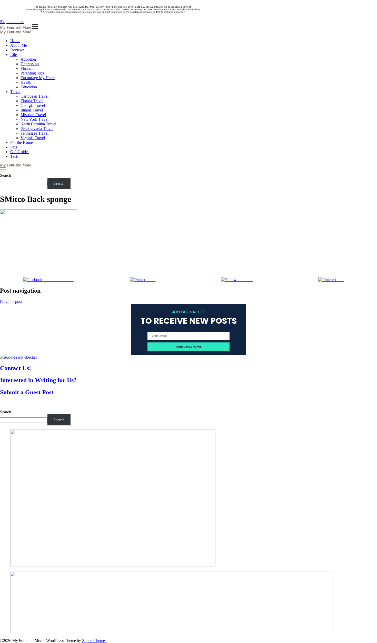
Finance (27, 68)
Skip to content (12, 22)
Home (15, 41)
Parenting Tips (32, 73)
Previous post (11, 301)
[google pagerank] (18, 357)
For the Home (21, 142)
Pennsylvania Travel (37, 128)
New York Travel (34, 119)
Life (13, 54)
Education (29, 87)
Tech (14, 156)
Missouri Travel (33, 115)
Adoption (28, 59)
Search (5, 175)
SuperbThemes (94, 640)
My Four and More (15, 32)
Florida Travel (32, 101)
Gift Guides (19, 152)
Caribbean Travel (34, 96)
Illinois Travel (32, 110)
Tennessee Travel (34, 133)
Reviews (17, 50)
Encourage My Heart (38, 78)
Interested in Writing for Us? (38, 380)
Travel (15, 91)
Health (26, 82)
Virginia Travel (33, 138)
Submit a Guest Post (26, 392)
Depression (30, 64)
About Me (18, 45)
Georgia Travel (33, 105)
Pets (13, 147)
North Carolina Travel (38, 124)
